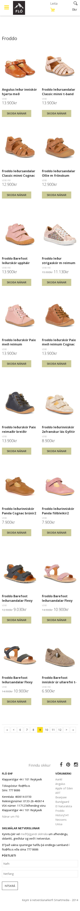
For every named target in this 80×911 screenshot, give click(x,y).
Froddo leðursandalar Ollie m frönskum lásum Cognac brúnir (58, 173)
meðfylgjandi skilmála (34, 834)
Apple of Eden (64, 788)
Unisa (58, 824)
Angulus (60, 784)
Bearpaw (61, 797)
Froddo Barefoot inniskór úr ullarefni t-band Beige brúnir (59, 680)
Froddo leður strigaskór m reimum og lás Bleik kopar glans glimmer (58, 260)
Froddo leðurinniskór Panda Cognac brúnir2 (19, 511)
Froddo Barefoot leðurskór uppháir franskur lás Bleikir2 (17, 260)
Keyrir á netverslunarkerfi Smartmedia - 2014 (50, 900)
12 (59, 730)
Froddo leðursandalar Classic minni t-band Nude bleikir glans (58, 91)
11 (53, 730)
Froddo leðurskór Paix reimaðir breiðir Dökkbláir (19, 429)
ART (58, 793)
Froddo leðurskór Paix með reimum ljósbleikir (19, 342)
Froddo (59, 811)
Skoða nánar (16, 113)
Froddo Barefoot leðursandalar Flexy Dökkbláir (17, 598)
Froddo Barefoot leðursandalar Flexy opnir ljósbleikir (57, 598)
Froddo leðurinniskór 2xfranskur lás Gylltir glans (58, 429)
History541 (62, 815)
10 (46, 730)
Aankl (58, 779)
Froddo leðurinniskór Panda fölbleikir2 (58, 511)
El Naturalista (63, 806)
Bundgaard (62, 802)
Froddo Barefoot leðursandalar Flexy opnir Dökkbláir (17, 680)
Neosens (61, 819)
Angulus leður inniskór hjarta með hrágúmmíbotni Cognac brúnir (19, 91)
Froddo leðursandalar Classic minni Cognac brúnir (18, 173)
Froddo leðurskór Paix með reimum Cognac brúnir (59, 342)
